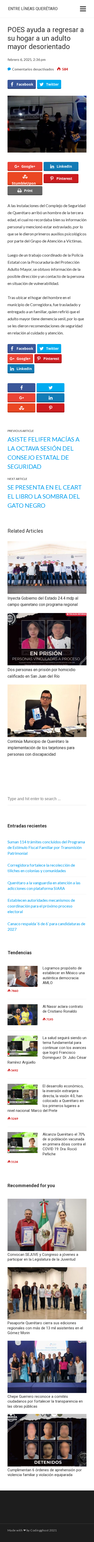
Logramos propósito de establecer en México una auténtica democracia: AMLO (64, 975)
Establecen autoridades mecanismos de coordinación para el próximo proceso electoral (41, 906)
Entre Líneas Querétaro (33, 8)
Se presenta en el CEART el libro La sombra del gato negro (45, 496)
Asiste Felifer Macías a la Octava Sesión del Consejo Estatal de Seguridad (43, 452)
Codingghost (39, 1530)
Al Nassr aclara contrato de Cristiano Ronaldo (63, 1009)
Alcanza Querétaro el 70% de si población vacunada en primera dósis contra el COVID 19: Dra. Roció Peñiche (64, 1144)
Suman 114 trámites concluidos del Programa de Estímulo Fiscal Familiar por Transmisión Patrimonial (46, 847)
